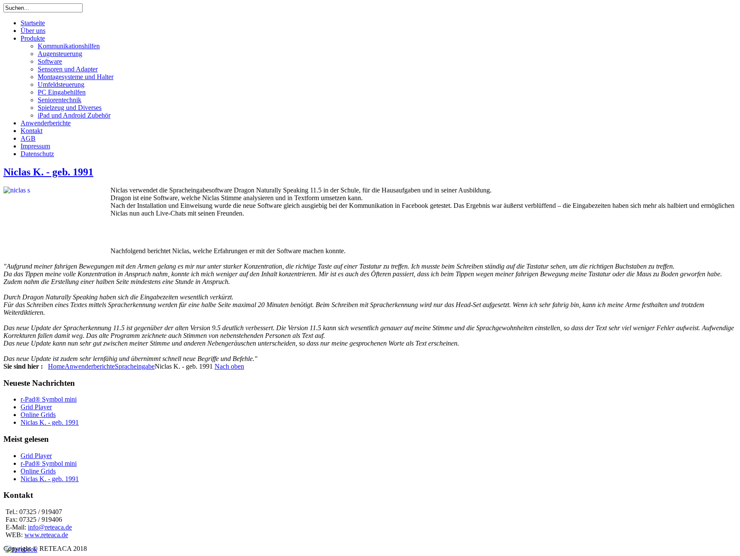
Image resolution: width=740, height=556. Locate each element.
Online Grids (38, 414)
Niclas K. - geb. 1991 (48, 171)
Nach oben (229, 366)
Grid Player (36, 407)
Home (56, 366)
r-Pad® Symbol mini (49, 399)
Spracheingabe (135, 366)
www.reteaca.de (46, 534)
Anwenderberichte (90, 366)
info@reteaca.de (50, 527)
